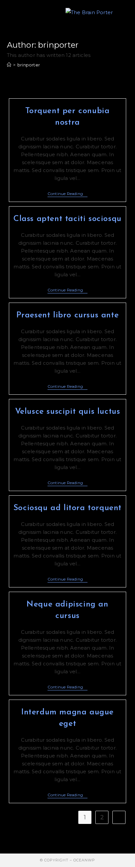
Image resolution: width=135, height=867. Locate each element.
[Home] (9, 64)
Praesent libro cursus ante (67, 315)
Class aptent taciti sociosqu (67, 219)
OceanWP (84, 860)
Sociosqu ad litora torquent (67, 508)
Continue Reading (67, 194)
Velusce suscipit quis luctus (67, 412)
